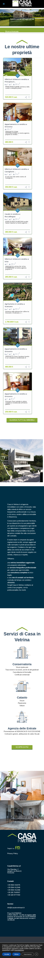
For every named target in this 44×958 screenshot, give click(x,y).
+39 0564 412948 (13, 887)
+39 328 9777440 (13, 895)
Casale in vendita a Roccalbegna (12, 215)
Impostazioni (28, 954)
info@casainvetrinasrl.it (15, 908)
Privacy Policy (12, 853)
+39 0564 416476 (13, 885)
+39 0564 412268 (13, 890)
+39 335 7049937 (13, 892)
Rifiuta (16, 954)
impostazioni (19, 950)
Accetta (6, 954)
